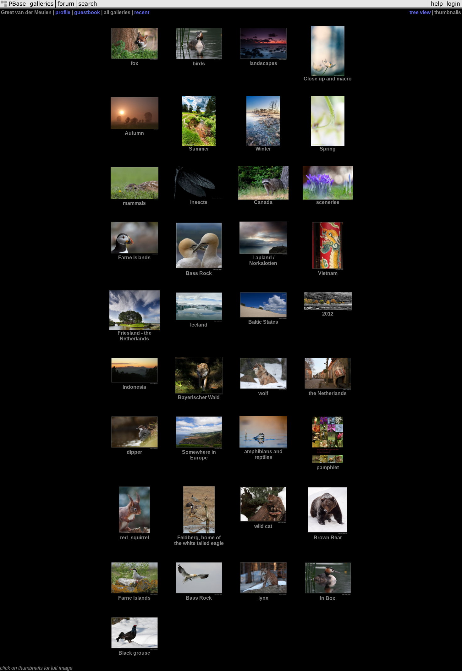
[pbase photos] (14, 7)
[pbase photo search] (87, 7)
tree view (420, 12)
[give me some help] (437, 7)
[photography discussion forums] (66, 7)
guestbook (87, 12)
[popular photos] (264, 7)
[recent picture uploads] (42, 7)
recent (141, 12)
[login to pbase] (453, 7)
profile (62, 12)
